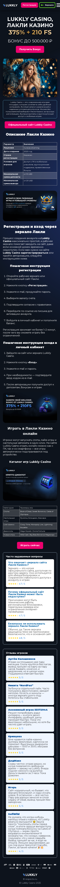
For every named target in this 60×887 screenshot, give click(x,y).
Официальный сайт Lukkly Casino (30, 124)
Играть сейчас (30, 545)
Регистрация (29, 5)
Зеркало (49, 5)
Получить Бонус (30, 49)
